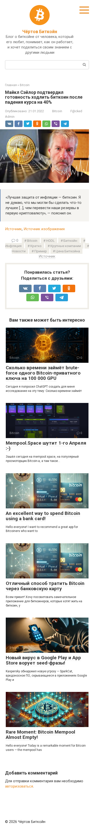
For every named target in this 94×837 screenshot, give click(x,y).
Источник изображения (44, 229)
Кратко (36, 246)
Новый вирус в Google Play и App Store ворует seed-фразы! (43, 660)
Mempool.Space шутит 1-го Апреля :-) (46, 445)
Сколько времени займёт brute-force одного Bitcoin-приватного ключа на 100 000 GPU (43, 373)
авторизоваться (19, 786)
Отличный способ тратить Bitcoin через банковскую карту (45, 585)
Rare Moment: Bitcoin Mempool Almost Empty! (40, 734)
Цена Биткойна (68, 251)
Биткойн (70, 240)
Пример (40, 251)
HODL (50, 240)
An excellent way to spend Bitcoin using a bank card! (43, 515)
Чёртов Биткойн (39, 31)
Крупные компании (65, 246)
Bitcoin (57, 111)
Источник (13, 229)
